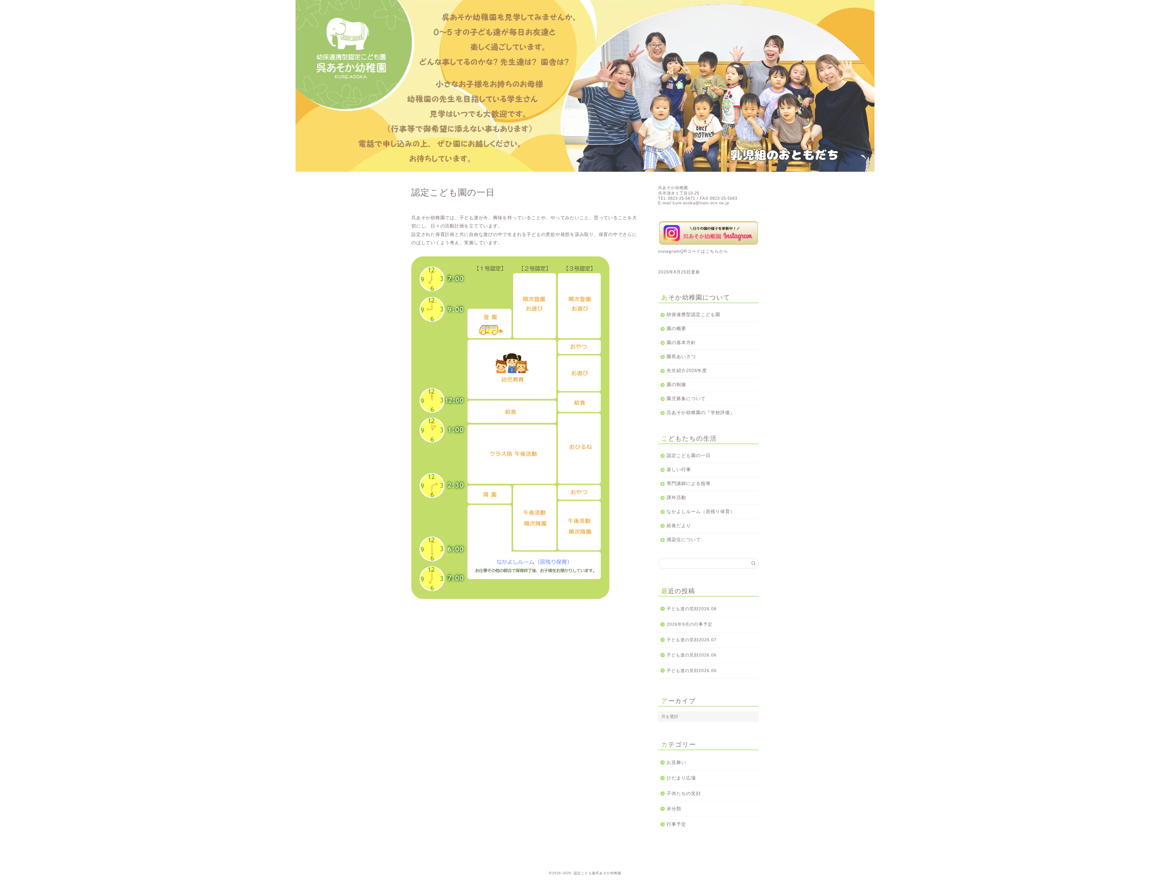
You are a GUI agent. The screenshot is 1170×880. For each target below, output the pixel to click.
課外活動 (676, 497)
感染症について (684, 539)
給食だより (679, 525)
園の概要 (676, 328)
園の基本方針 (681, 342)
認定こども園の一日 (689, 455)
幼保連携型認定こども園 (693, 314)
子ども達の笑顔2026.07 (692, 640)
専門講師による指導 (689, 483)
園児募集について (686, 398)
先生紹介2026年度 (687, 370)
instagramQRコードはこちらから (693, 251)
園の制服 (676, 384)
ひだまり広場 (681, 777)
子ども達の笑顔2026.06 (692, 655)
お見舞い (676, 762)
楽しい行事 (679, 469)
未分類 (674, 808)
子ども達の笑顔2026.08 (692, 609)
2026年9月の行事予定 (689, 624)
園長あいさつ (681, 356)
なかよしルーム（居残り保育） (701, 511)
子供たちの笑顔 (684, 793)
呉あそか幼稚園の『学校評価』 (701, 412)
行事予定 (676, 824)
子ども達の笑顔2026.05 (692, 670)
